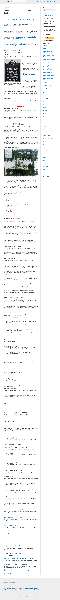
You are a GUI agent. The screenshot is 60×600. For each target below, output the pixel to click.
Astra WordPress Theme (38, 596)
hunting (44, 126)
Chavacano (54, 1)
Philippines (7, 17)
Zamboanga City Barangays (47, 176)
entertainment (45, 98)
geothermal (45, 110)
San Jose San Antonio (8, 538)
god (43, 111)
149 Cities (22, 19)
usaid (44, 169)
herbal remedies (45, 117)
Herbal (34, 100)
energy (44, 95)
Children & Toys (21, 101)
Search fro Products (21, 106)
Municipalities (49, 1)
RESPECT (50, 31)
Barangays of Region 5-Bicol (47, 72)
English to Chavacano (46, 97)
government (45, 113)
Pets (17, 101)
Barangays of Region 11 (46, 57)
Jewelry (15, 101)
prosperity (44, 151)
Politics (44, 147)
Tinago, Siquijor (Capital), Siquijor (48, 18)
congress (44, 89)
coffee (44, 86)
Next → (8, 533)
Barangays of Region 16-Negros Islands (49, 65)
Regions (36, 1)
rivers (44, 160)
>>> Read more (6, 514)
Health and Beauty (21, 100)
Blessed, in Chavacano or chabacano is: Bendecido (14, 509)
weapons (44, 173)
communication (45, 88)
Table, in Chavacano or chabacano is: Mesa (13, 517)
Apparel (12, 100)
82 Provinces (15, 19)
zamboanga (45, 175)
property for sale (45, 150)
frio (18, 279)
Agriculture (45, 48)
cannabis (44, 82)
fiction (44, 101)
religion (44, 157)
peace (44, 144)
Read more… (21, 144)
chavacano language (15, 261)
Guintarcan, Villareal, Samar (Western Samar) (13, 545)
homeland (44, 120)
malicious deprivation (46, 135)
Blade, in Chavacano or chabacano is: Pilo (12, 525)
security (44, 163)
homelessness (45, 122)
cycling (44, 91)
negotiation (45, 139)
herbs (44, 119)
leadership (44, 132)
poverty (44, 148)
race (44, 154)
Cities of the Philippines (47, 85)
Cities (44, 1)
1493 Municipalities (31, 19)
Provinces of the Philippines (47, 153)
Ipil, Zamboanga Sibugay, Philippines (49, 15)
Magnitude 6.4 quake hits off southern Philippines (18, 570)
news (44, 141)
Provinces (40, 1)
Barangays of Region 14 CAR (47, 62)
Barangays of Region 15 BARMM (48, 63)
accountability (45, 45)
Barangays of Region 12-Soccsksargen (49, 59)
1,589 (6, 533)
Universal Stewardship (51, 33)
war (43, 170)
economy (44, 94)
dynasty (44, 92)
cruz (33, 279)
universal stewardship (46, 166)
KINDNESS (54, 31)
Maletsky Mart (8, 100)
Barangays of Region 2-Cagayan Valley (49, 66)
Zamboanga (8, 1)
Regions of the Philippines (47, 156)
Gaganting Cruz (45, 107)
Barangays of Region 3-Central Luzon (49, 68)
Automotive (26, 100)
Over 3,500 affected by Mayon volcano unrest (17, 564)
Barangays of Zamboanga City (47, 80)
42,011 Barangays (20, 21)
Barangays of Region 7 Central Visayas (49, 75)
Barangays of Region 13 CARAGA (48, 60)
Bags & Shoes (16, 100)
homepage (44, 123)
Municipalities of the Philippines (48, 138)
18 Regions (8, 19)
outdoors (44, 142)
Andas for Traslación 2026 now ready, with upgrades (19, 558)
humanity (44, 125)
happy (44, 114)
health (44, 116)
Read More (9, 98)
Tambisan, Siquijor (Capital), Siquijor (48, 21)
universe (44, 167)
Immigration (45, 129)
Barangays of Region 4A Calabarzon (48, 69)
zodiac (44, 178)
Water (44, 172)
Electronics (31, 100)
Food (44, 104)
